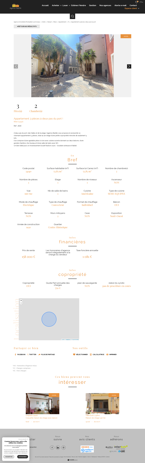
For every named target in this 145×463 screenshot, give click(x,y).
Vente (43, 22)
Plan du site (74, 456)
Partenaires (94, 456)
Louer (65, 5)
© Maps (68, 339)
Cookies (108, 456)
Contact (133, 5)
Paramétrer (8, 456)
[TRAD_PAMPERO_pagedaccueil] (15, 9)
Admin (88, 456)
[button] (129, 66)
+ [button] (21, 300)
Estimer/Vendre (78, 5)
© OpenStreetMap (75, 339)
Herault (49, 22)
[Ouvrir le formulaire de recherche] (72, 16)
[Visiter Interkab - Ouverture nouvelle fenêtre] (121, 447)
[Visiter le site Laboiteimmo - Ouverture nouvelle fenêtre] (72, 460)
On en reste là (22, 439)
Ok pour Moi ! (23, 456)
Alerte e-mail (120, 5)
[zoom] (72, 97)
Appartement (62, 22)
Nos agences (105, 5)
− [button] (21, 303)
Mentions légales (82, 456)
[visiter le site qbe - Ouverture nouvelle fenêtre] (121, 451)
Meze (55, 22)
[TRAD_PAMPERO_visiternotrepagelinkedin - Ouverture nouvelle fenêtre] (58, 447)
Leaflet (63, 339)
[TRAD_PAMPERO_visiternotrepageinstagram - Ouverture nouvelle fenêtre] (63, 447)
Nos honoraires (67, 456)
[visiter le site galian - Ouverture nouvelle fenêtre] (113, 451)
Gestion (92, 5)
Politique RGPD (101, 456)
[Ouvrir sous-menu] (61, 5)
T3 (68, 22)
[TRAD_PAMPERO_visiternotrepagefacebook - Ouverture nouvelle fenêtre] (52, 447)
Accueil (45, 5)
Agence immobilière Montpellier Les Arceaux (27, 22)
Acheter (55, 5)
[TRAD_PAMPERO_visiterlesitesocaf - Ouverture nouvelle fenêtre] (109, 447)
